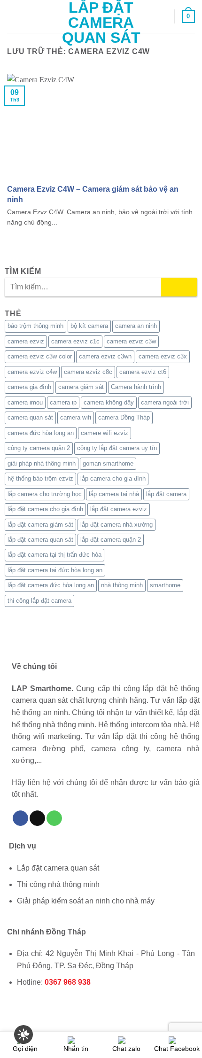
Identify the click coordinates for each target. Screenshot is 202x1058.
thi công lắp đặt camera (39, 600)
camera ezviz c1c (75, 341)
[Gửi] (179, 287)
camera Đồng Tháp (124, 417)
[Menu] (12, 16)
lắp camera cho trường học (45, 494)
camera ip (63, 402)
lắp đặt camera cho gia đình (45, 509)
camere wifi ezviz (104, 432)
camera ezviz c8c (88, 371)
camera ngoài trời (165, 402)
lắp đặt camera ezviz (118, 509)
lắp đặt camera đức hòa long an (51, 585)
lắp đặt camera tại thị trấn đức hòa (54, 554)
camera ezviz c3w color (40, 356)
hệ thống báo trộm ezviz (40, 478)
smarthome (165, 585)
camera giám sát (81, 386)
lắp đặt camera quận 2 (110, 539)
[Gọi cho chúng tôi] (54, 818)
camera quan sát (30, 417)
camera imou (25, 402)
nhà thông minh (122, 585)
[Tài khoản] (163, 16)
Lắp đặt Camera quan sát (101, 22)
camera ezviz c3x (163, 356)
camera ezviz (26, 341)
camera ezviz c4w (32, 371)
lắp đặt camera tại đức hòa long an (55, 570)
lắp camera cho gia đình (113, 478)
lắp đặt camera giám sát (40, 524)
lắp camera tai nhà (114, 494)
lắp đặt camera (166, 494)
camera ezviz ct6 (142, 371)
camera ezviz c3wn (105, 356)
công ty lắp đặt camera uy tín (117, 447)
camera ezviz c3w (131, 341)
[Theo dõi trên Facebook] (20, 818)
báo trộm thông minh (35, 325)
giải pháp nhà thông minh (42, 463)
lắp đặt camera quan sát (40, 539)
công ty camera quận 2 (39, 447)
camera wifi (75, 417)
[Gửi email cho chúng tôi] (37, 818)
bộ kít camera (89, 325)
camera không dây (109, 402)
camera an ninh (136, 325)
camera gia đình (29, 386)
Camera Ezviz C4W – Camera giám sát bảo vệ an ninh (93, 194)
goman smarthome (108, 463)
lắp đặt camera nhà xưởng (116, 524)
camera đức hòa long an (41, 432)
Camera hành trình (136, 386)
